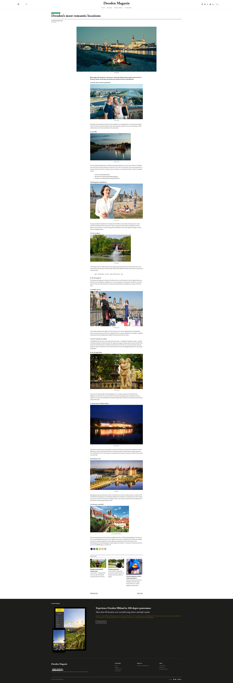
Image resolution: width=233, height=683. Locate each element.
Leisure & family (128, 7)
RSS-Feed (213, 4)
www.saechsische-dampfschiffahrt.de (110, 178)
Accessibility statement (163, 669)
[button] (91, 549)
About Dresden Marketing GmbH (142, 665)
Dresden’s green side (113, 569)
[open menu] (18, 4)
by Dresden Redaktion (57, 20)
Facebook (207, 4)
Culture (103, 7)
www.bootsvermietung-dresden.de (110, 176)
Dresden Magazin (116, 3)
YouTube (210, 4)
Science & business (118, 669)
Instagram (202, 4)
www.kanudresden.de (105, 174)
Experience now (101, 622)
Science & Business (118, 7)
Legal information (162, 665)
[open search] (26, 4)
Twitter (205, 4)
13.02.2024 (53, 22)
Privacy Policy (161, 667)
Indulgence (109, 7)
